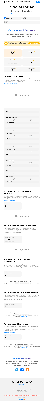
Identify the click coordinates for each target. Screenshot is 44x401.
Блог (17, 1)
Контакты (21, 1)
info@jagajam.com (22, 384)
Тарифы (13, 1)
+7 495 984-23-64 (22, 382)
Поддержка (27, 1)
